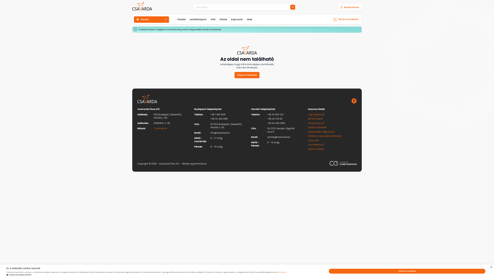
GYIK (213, 19)
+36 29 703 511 (274, 118)
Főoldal (181, 19)
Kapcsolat (237, 19)
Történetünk (160, 128)
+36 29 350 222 (275, 114)
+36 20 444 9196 (219, 118)
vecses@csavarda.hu (278, 137)
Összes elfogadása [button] (407, 271)
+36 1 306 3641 (218, 114)
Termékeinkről (316, 144)
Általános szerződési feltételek (324, 136)
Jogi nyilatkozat (316, 114)
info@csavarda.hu (220, 132)
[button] (146, 274)
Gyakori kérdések (317, 127)
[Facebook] (354, 100)
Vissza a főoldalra (247, 75)
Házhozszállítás (316, 149)
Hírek (249, 19)
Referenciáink (315, 118)
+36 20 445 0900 (276, 123)
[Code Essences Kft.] (343, 163)
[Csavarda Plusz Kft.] (142, 6)
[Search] (292, 7)
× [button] (491, 267)
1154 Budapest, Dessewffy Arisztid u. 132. (168, 116)
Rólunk (223, 19)
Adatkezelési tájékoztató (321, 131)
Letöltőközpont (198, 19)
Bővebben (283, 272)
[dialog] (247, 271)
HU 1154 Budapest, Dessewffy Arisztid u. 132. (226, 126)
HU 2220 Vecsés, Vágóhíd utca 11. (280, 130)
